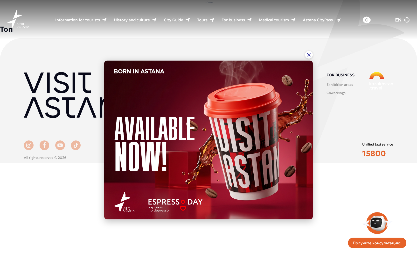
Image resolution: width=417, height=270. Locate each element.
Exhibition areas (340, 84)
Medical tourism (274, 19)
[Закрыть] (309, 54)
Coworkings (336, 93)
